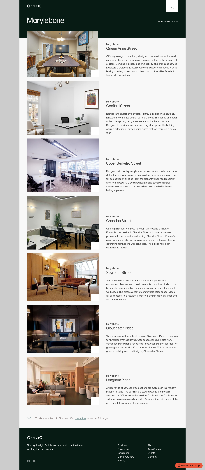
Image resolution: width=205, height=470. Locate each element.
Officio (34, 6)
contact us (80, 418)
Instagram (33, 461)
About (151, 445)
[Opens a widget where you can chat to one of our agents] (189, 466)
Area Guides (154, 449)
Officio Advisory (126, 456)
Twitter (42, 461)
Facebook (28, 461)
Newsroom (123, 453)
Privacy (121, 460)
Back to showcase (168, 21)
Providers (122, 445)
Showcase (123, 449)
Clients (151, 453)
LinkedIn (38, 461)
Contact (152, 456)
